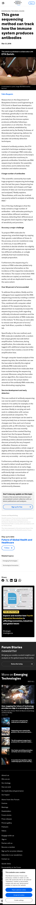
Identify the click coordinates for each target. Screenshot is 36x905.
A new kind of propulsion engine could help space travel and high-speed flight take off (22, 761)
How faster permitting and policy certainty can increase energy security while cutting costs (22, 751)
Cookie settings (19, 900)
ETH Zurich (8, 54)
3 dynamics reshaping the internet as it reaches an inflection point (19, 722)
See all (31, 681)
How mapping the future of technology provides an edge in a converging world (18, 707)
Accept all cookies (19, 895)
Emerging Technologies (13, 11)
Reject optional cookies (19, 890)
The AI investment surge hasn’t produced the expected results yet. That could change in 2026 (21, 742)
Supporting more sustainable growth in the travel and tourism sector (21, 732)
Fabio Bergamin (7, 94)
